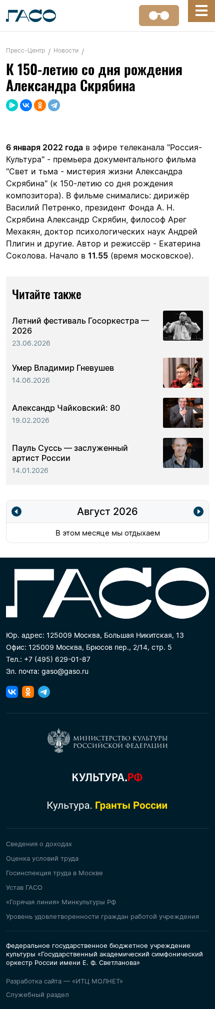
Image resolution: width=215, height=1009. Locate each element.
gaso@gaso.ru (65, 671)
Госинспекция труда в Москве (54, 873)
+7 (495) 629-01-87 (57, 659)
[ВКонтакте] (26, 105)
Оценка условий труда (42, 858)
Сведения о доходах (39, 844)
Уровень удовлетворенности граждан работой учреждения (102, 916)
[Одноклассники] (40, 105)
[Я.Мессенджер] (12, 105)
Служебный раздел (37, 994)
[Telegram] (54, 105)
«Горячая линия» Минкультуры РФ (61, 902)
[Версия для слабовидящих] (159, 15)
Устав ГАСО (24, 887)
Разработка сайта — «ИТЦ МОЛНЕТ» (64, 981)
